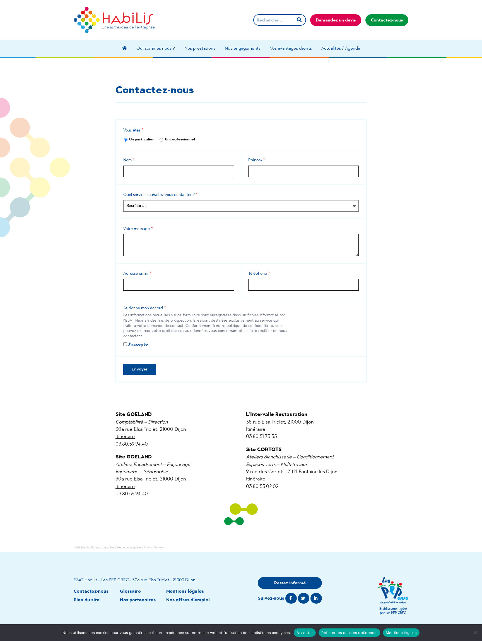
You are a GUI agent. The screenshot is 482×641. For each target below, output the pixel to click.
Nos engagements (243, 48)
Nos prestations (199, 48)
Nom (129, 159)
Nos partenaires (138, 600)
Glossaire (130, 591)
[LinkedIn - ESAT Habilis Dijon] (316, 598)
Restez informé (290, 582)
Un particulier (141, 139)
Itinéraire (125, 436)
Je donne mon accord (144, 307)
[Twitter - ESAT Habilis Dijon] (303, 598)
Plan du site (87, 600)
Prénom (256, 159)
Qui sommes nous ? (155, 48)
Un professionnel (180, 139)
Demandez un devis (336, 20)
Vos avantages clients (291, 48)
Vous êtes (133, 130)
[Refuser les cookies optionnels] (475, 632)
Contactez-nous (387, 20)
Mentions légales (185, 591)
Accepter (305, 632)
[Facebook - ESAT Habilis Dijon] (291, 598)
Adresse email (137, 273)
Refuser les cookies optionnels (349, 632)
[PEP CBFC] (393, 590)
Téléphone (259, 273)
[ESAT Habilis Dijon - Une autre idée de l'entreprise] (114, 20)
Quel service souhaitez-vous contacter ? (160, 194)
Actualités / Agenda (340, 48)
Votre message (138, 228)
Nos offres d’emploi (188, 600)
